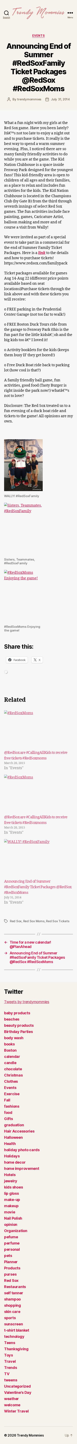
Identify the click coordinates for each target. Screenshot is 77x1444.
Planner (11, 1262)
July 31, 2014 (60, 99)
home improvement (21, 1168)
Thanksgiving (16, 1349)
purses (10, 1274)
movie (9, 1212)
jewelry (10, 1181)
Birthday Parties (18, 1031)
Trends (10, 1367)
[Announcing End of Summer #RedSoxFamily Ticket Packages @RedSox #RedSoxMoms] (38, 859)
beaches (11, 1019)
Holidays (12, 1156)
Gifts (8, 1119)
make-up (12, 1199)
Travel (10, 1361)
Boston (10, 1050)
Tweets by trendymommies (26, 1002)
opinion (10, 1224)
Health (10, 1143)
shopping (12, 1305)
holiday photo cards (22, 1150)
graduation (14, 1125)
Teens (9, 1343)
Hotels (9, 1175)
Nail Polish (13, 1218)
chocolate (13, 1069)
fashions (11, 1106)
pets (8, 1255)
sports (10, 1318)
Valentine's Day (17, 1392)
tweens (10, 1380)
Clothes (11, 1081)
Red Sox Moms (34, 921)
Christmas (13, 1075)
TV (6, 1374)
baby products (17, 1013)
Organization (15, 1231)
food (8, 1112)
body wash (13, 1038)
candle (10, 1063)
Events (38, 35)
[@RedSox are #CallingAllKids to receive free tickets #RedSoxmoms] (38, 730)
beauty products (19, 1025)
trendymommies (29, 99)
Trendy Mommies (30, 1435)
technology (14, 1336)
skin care (12, 1311)
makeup (11, 1206)
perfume (12, 1243)
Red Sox (16, 921)
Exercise (12, 1094)
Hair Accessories (19, 1131)
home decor (14, 1162)
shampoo (12, 1299)
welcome (12, 1405)
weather (11, 1399)
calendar (12, 1056)
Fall (7, 1100)
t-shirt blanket (16, 1330)
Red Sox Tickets (57, 921)
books (9, 1044)
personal (12, 1249)
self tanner (13, 1293)
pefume (11, 1237)
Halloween (13, 1137)
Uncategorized (17, 1386)
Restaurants (15, 1287)
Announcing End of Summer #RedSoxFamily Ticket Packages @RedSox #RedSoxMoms (37, 887)
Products (12, 1268)
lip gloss (11, 1193)
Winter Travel (16, 1411)
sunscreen (13, 1324)
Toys (8, 1355)
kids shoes (13, 1187)
